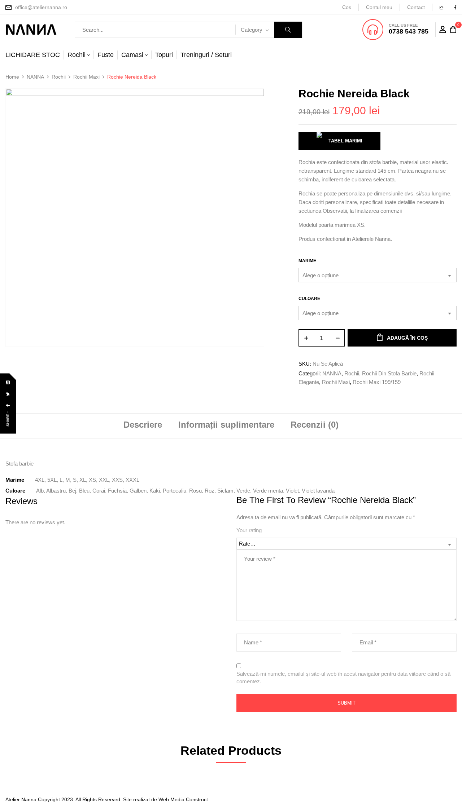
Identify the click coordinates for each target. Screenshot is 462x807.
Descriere (142, 424)
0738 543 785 (408, 31)
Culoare (309, 298)
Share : (8, 419)
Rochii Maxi (86, 77)
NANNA (35, 77)
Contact (416, 7)
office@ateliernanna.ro (41, 7)
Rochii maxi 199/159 (377, 382)
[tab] (142, 425)
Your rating (249, 530)
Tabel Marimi (345, 141)
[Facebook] (8, 405)
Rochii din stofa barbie (389, 373)
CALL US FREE (403, 25)
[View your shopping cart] (453, 29)
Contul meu (379, 7)
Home (12, 77)
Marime (307, 260)
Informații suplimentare (226, 424)
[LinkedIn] (8, 382)
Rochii (59, 77)
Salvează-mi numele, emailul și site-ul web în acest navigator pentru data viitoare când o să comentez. (343, 677)
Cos (346, 7)
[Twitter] (8, 394)
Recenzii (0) (315, 424)
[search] (288, 30)
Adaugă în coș (407, 338)
